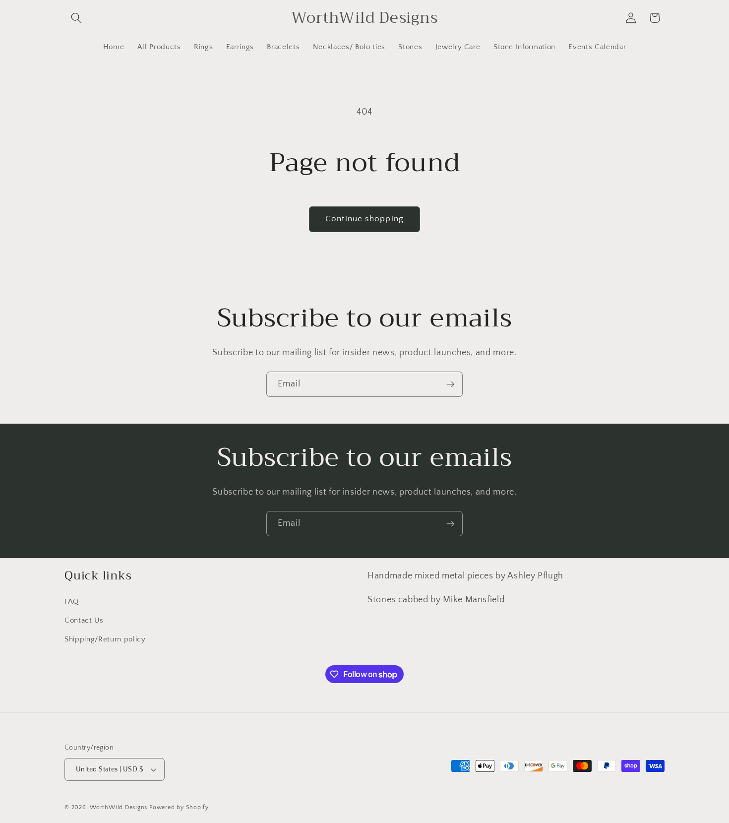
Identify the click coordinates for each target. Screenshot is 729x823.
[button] (76, 18)
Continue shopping (364, 218)
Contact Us (84, 620)
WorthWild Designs (118, 807)
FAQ (71, 602)
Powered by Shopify (179, 807)
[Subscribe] (450, 384)
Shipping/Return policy (105, 639)
